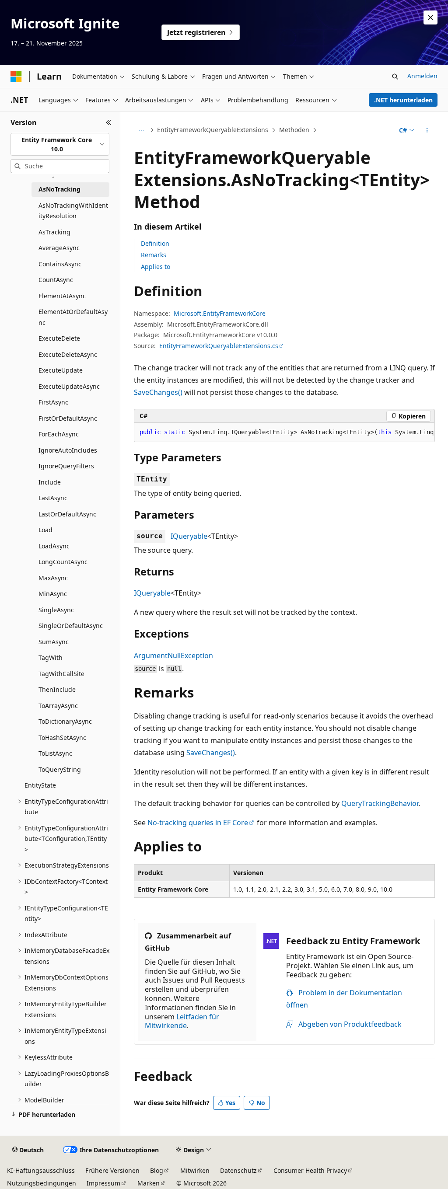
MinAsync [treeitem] (52, 593)
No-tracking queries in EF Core (197, 822)
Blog (156, 1170)
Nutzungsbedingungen (41, 1183)
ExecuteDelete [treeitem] (59, 338)
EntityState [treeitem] (40, 785)
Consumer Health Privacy (310, 1170)
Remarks (153, 255)
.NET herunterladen (403, 100)
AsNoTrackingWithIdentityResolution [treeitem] (73, 210)
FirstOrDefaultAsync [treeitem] (67, 418)
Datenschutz (238, 1170)
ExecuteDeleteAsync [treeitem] (67, 354)
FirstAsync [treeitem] (53, 402)
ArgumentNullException (173, 655)
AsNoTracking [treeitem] (59, 189)
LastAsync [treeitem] (52, 498)
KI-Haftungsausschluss (41, 1170)
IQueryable (189, 536)
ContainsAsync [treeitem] (59, 264)
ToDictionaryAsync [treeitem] (65, 721)
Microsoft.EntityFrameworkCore (220, 313)
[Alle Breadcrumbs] (141, 130)
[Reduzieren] (108, 122)
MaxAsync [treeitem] (53, 578)
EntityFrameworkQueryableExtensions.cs (218, 346)
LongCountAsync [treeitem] (63, 562)
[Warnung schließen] (431, 17)
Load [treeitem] (45, 530)
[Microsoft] (16, 76)
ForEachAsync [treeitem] (58, 434)
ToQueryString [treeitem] (59, 769)
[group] (284, 432)
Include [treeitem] (49, 482)
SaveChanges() (158, 392)
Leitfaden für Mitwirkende (182, 1021)
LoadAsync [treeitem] (54, 546)
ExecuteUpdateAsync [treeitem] (69, 386)
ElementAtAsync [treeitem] (62, 296)
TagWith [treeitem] (50, 657)
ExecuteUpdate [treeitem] (60, 370)
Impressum (103, 1183)
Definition (155, 243)
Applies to (155, 266)
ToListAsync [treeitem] (55, 753)
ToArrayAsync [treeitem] (58, 705)
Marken (148, 1183)
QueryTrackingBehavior (379, 803)
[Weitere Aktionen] (426, 130)
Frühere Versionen (112, 1170)
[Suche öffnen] (395, 76)
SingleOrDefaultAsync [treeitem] (70, 625)
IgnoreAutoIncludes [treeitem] (67, 450)
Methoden (294, 130)
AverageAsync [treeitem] (59, 248)
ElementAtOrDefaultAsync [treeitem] (73, 317)
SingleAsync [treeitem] (56, 610)
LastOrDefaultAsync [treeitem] (67, 514)
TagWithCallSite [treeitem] (61, 673)
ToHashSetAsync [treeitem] (62, 737)
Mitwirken (195, 1170)
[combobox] (59, 144)
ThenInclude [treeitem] (57, 689)
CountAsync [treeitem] (55, 279)
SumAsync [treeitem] (53, 642)
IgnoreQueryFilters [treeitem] (66, 466)
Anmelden (422, 76)
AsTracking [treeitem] (54, 232)
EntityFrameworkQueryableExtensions (212, 130)
